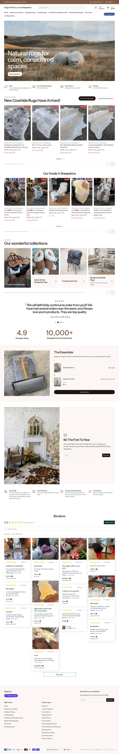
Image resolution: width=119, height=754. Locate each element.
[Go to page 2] (61, 78)
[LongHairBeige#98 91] (101, 122)
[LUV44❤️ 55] (14, 192)
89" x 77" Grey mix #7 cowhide (41, 145)
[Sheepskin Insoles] (57, 382)
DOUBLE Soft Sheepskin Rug (58, 210)
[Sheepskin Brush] (57, 367)
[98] (73, 122)
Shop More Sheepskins (105, 98)
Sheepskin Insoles (69, 379)
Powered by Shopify (109, 749)
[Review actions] (28, 562)
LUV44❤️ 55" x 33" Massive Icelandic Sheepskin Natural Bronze (13, 212)
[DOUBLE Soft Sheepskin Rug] (59, 192)
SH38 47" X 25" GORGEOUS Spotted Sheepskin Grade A (103, 211)
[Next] (113, 164)
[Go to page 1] (58, 78)
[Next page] (63, 78)
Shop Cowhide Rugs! (87, 98)
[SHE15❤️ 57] (37, 192)
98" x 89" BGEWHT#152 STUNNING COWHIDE (71, 146)
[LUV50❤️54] (81, 192)
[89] (45, 122)
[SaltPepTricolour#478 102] (17, 122)
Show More (17, 573)
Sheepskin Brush (68, 367)
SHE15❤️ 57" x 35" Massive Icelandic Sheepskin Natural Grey (36, 212)
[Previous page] (55, 78)
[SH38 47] (104, 192)
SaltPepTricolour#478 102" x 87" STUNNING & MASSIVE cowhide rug (16, 146)
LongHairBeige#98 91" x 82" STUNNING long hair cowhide (101, 146)
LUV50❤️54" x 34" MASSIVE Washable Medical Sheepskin (81, 211)
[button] (35, 522)
